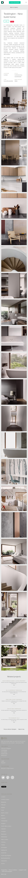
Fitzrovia (3, 805)
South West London (6, 826)
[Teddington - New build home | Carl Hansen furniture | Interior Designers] (14, 232)
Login (2, 761)
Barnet (3, 815)
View (14, 685)
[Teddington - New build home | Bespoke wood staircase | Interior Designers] (14, 418)
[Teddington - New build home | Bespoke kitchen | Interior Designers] (14, 179)
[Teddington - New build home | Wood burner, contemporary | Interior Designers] (14, 99)
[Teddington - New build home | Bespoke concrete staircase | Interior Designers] (14, 631)
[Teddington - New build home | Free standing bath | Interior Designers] (14, 445)
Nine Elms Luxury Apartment (14, 699)
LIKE (6, 21)
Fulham (3, 845)
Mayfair (3, 807)
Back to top (21, 729)
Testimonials (4, 753)
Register (3, 762)
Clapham (3, 829)
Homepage (4, 750)
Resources (4, 755)
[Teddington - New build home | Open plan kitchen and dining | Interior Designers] (14, 126)
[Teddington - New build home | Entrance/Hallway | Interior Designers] (14, 604)
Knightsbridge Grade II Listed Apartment (14, 680)
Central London (5, 799)
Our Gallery (4, 752)
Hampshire (4, 861)
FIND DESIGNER (14, 2)
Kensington (4, 847)
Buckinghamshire (5, 858)
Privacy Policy (4, 870)
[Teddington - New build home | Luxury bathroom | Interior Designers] (14, 312)
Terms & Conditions (13, 870)
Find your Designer (6, 748)
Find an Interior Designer (10, 729)
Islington (3, 823)
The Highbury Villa (14, 718)
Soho (2, 810)
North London (4, 813)
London (3, 797)
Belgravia (3, 802)
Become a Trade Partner (7, 768)
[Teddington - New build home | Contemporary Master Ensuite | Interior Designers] (14, 285)
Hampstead (4, 821)
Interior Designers (8, 871)
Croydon (3, 831)
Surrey (3, 863)
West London (4, 839)
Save (13, 21)
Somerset (3, 853)
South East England (6, 855)
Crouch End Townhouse (14, 708)
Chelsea (3, 842)
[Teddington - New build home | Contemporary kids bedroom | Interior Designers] (14, 471)
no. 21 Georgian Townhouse (14, 690)
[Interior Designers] (2, 4)
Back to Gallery (14, 7)
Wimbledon (4, 837)
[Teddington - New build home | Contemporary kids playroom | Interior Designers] (14, 498)
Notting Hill (4, 850)
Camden (3, 818)
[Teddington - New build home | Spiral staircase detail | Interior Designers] (14, 578)
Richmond (3, 834)
